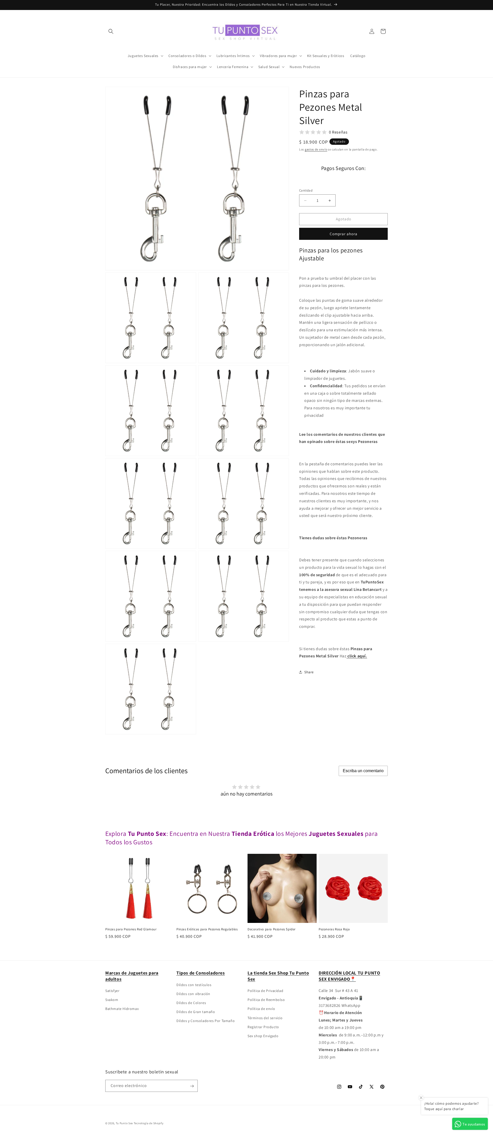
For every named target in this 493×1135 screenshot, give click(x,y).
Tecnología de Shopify (149, 1123)
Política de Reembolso (266, 999)
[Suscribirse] (191, 1086)
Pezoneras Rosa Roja (334, 929)
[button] (111, 31)
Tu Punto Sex (124, 1123)
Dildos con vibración (193, 993)
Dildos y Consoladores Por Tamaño (205, 1021)
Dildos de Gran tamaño (195, 1011)
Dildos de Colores (191, 1002)
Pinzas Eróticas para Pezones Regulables (207, 929)
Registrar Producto (263, 1027)
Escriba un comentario (363, 771)
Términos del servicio (265, 1018)
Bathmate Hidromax (122, 1009)
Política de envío (261, 1009)
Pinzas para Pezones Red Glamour (131, 929)
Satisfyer (112, 990)
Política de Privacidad (265, 990)
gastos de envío (316, 149)
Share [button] (309, 672)
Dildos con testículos (194, 984)
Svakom (111, 999)
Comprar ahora (343, 233)
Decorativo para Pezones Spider (272, 929)
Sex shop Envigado (263, 1036)
